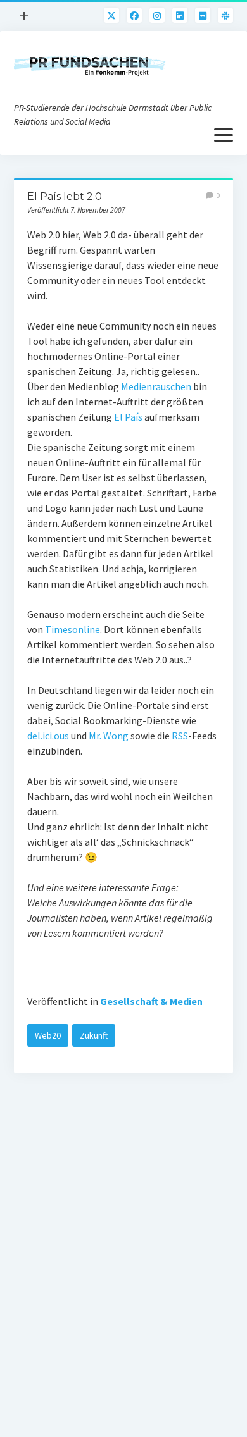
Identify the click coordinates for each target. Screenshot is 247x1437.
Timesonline (72, 629)
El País (129, 416)
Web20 (48, 1035)
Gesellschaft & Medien (151, 1001)
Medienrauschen (156, 386)
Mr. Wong (109, 735)
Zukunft (94, 1035)
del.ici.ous (48, 735)
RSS (180, 735)
